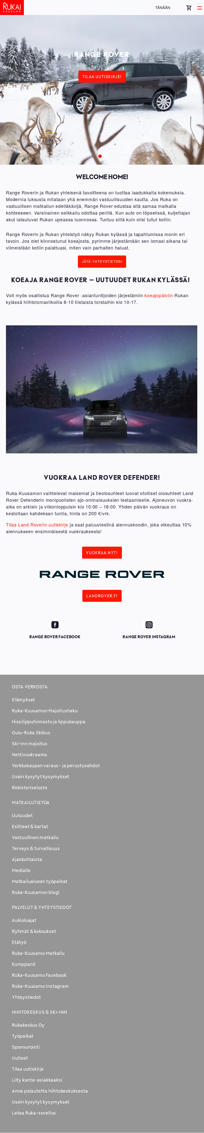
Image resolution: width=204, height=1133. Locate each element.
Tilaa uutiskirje (28, 1069)
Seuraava (195, 89)
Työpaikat (23, 1036)
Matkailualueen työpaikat (39, 881)
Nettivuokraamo (29, 754)
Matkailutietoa (31, 802)
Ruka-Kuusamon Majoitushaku (45, 710)
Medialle (21, 870)
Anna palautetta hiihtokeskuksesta (50, 1091)
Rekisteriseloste (30, 787)
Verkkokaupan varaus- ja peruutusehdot (56, 765)
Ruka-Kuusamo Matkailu (38, 953)
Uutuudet (22, 815)
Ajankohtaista (27, 859)
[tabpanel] (102, 90)
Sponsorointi (26, 1047)
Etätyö (19, 942)
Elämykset (23, 699)
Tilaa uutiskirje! (102, 76)
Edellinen (9, 89)
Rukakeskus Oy (28, 1025)
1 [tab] (99, 155)
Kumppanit (24, 964)
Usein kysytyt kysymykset (40, 776)
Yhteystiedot (26, 997)
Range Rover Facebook (55, 624)
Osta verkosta (30, 686)
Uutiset (20, 1058)
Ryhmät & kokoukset (34, 931)
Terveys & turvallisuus (36, 848)
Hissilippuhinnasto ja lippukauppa (48, 721)
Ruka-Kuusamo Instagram (40, 986)
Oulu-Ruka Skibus (31, 732)
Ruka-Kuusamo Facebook (39, 975)
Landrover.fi (101, 596)
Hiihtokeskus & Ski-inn (39, 1012)
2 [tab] (105, 155)
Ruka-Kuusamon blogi (35, 892)
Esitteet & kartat (30, 826)
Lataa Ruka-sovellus (34, 1113)
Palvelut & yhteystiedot (42, 907)
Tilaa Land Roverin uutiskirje (37, 524)
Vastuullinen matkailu (35, 837)
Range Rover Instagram (149, 624)
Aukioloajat (24, 920)
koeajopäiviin (159, 295)
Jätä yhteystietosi (102, 261)
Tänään (162, 7)
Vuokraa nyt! (102, 552)
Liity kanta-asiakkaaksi (37, 1080)
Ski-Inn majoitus (30, 743)
